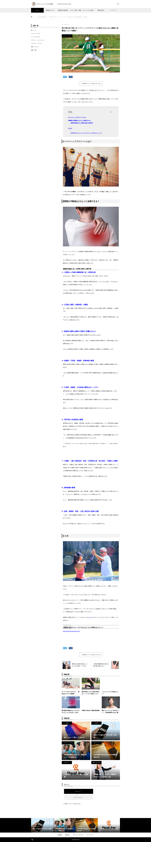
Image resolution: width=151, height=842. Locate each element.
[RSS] (32, 839)
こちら (90, 617)
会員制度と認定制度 (63, 10)
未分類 (66, 723)
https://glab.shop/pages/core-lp (71, 631)
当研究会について (50, 10)
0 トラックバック (78, 797)
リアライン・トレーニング (37, 40)
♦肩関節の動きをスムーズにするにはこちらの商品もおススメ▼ (87, 133)
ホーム (37, 10)
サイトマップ (90, 835)
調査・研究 (34, 50)
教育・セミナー (96, 762)
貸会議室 (60, 835)
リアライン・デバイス (68, 742)
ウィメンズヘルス (35, 36)
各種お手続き (101, 10)
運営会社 (67, 835)
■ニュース (96, 742)
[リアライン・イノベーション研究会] (42, 4)
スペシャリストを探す (88, 10)
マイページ (113, 10)
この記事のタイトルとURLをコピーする (91, 83)
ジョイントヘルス (67, 35)
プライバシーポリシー (78, 835)
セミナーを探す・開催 (75, 10)
